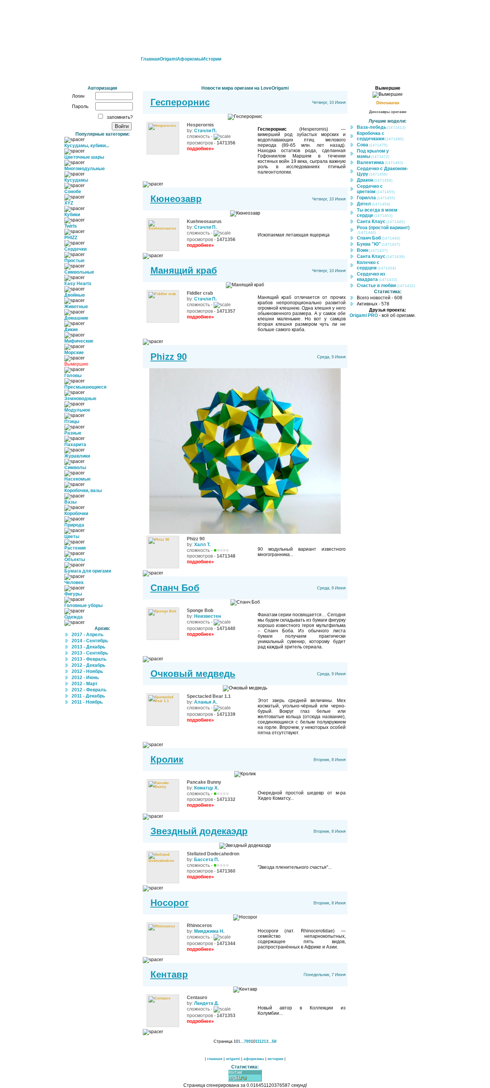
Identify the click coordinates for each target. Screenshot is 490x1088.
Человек (73, 582)
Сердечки (75, 249)
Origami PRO (364, 315)
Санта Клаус (371, 221)
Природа (74, 525)
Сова (362, 145)
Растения (75, 548)
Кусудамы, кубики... (86, 145)
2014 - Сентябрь (90, 640)
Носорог (169, 903)
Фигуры (73, 594)
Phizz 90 (168, 356)
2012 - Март (85, 683)
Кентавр (169, 974)
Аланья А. (205, 702)
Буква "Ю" (369, 244)
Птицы (71, 421)
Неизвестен (207, 616)
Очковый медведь (192, 673)
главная (215, 1059)
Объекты (74, 559)
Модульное (77, 410)
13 (266, 1041)
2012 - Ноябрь (87, 671)
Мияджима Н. (209, 931)
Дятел (364, 204)
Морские (74, 352)
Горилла (366, 197)
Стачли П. (205, 130)
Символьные (79, 272)
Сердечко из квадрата (371, 276)
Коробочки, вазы (83, 490)
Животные (76, 306)
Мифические (78, 341)
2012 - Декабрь (88, 665)
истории (275, 1059)
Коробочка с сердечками (370, 136)
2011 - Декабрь (88, 696)
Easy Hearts (77, 283)
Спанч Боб (174, 588)
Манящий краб (183, 270)
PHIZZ (70, 237)
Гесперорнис (180, 102)
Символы (75, 467)
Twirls (70, 226)
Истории (211, 59)
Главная (150, 59)
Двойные (74, 295)
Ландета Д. (206, 1003)
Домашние (76, 318)
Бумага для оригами (87, 571)
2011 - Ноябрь (87, 702)
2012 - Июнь (85, 677)
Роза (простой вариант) (383, 227)
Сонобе (72, 191)
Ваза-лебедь (371, 127)
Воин (362, 250)
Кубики (72, 214)
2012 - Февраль (89, 690)
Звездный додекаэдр (199, 831)
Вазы (70, 502)
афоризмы (253, 1059)
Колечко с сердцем (368, 265)
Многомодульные (84, 168)
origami (233, 1059)
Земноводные (80, 398)
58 (274, 1041)
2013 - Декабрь (88, 647)
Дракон (365, 180)
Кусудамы (76, 180)
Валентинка (370, 162)
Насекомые (77, 479)
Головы (73, 375)
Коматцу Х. (206, 788)
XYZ (68, 203)
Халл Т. (202, 544)
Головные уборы (83, 605)
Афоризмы (189, 59)
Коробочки (76, 513)
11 (257, 1041)
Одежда (73, 617)
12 (261, 1041)
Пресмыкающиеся (85, 387)
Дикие (71, 329)
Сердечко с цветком (370, 189)
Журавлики (77, 456)
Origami (168, 59)
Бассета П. (206, 859)
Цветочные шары (84, 157)
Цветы (71, 536)
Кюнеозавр (176, 199)
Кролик (166, 759)
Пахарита (75, 444)
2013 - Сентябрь (90, 653)
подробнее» (200, 148)
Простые (74, 260)
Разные (73, 433)
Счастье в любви (376, 285)
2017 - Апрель (87, 634)
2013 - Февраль (89, 659)
